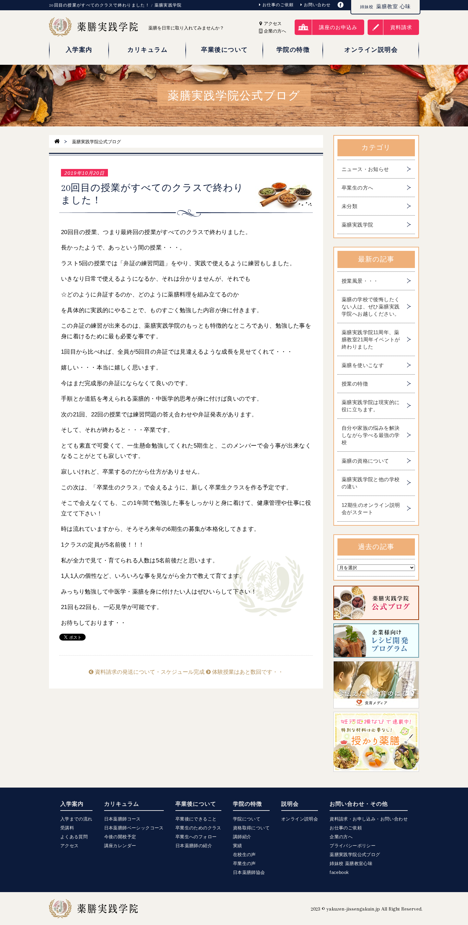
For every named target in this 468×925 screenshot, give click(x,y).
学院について (246, 818)
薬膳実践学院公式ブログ (355, 854)
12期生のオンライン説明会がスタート (371, 508)
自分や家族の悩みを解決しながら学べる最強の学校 (370, 435)
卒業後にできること (196, 818)
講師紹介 (242, 836)
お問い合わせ (317, 4)
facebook (339, 872)
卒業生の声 (244, 863)
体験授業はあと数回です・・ (247, 672)
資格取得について (251, 827)
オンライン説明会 (299, 818)
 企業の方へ (274, 31)
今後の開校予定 (120, 836)
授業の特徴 (355, 384)
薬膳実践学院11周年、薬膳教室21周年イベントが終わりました (371, 339)
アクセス (272, 23)
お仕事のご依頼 (278, 4)
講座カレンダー (120, 845)
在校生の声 (244, 854)
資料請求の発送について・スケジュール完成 (149, 672)
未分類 (349, 206)
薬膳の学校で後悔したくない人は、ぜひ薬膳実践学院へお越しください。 (370, 306)
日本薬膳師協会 (249, 872)
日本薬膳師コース (122, 818)
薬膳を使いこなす (363, 365)
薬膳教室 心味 (385, 6)
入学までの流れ (76, 818)
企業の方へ (341, 836)
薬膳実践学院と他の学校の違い (370, 482)
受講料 (67, 827)
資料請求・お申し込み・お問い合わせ (369, 818)
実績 (237, 845)
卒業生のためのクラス (198, 827)
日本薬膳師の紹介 (193, 845)
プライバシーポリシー (352, 845)
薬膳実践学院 (357, 225)
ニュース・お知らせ (365, 169)
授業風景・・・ (360, 281)
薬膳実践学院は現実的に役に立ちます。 (370, 405)
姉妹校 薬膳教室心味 (351, 863)
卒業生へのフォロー (196, 836)
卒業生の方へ (357, 188)
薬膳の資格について (365, 461)
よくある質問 (74, 836)
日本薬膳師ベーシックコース (134, 827)
